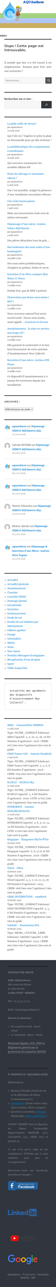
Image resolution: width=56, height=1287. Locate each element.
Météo (11, 642)
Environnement (16, 613)
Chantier (12, 592)
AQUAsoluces (33, 2)
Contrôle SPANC (16, 596)
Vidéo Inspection (17, 668)
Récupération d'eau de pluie (23, 659)
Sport (10, 663)
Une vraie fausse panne (21, 201)
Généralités (14, 638)
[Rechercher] (46, 104)
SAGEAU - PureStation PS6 (23, 925)
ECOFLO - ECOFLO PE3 (20, 782)
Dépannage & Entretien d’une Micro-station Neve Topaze (30, 551)
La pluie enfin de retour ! (22, 123)
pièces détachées (35, 1115)
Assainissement (16, 588)
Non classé (13, 651)
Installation (18, 1103)
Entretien (13, 609)
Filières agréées (16, 630)
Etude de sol (14, 617)
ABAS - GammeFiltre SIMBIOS (25, 725)
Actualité (12, 579)
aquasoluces (19, 426)
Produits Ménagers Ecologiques (26, 655)
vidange (41, 1111)
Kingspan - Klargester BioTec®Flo (28, 839)
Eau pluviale (14, 605)
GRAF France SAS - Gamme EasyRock (29, 753)
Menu (3, 36)
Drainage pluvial (17, 600)
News (10, 647)
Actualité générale (18, 584)
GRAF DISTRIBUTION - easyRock (26, 896)
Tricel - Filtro (15, 868)
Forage (11, 634)
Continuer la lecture (36, 322)
